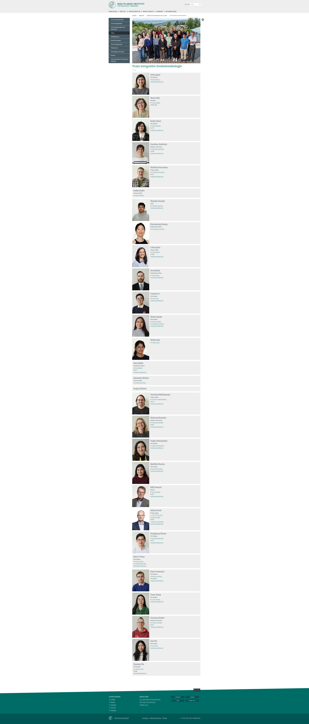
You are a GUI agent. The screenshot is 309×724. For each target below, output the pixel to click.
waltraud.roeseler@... (158, 422)
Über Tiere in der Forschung (147, 702)
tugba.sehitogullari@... (158, 445)
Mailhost (192, 697)
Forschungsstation (116, 44)
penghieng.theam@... (158, 538)
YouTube (113, 707)
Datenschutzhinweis (155, 718)
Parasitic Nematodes (158, 522)
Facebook (113, 705)
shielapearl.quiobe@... (158, 324)
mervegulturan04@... (141, 563)
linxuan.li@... (155, 298)
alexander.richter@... (141, 383)
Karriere (159, 11)
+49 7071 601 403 (157, 515)
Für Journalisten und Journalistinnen (150, 699)
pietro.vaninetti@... (157, 576)
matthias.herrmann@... (158, 172)
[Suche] (200, 4)
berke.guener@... (156, 126)
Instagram (113, 710)
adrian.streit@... (156, 517)
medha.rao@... (156, 342)
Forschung (113, 11)
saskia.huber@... (139, 195)
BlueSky (113, 702)
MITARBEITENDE (171, 11)
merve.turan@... (139, 561)
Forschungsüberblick (117, 19)
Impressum (145, 718)
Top (198, 690)
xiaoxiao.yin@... (139, 669)
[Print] (203, 19)
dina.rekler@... (139, 368)
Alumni (113, 55)
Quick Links (144, 697)
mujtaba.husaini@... (157, 206)
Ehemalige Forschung (117, 52)
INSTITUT (123, 11)
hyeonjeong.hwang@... (158, 229)
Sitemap (164, 718)
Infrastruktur (134, 11)
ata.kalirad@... (156, 275)
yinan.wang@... (156, 599)
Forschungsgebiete (116, 23)
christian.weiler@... (157, 622)
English (187, 4)
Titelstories (114, 48)
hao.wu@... (155, 646)
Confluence (178, 697)
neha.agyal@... (156, 79)
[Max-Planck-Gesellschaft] (112, 718)
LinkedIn (113, 699)
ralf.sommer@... (156, 492)
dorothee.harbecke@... (158, 149)
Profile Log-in (192, 700)
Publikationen (115, 37)
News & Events (148, 11)
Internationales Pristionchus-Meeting (120, 60)
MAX (178, 700)
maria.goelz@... (156, 103)
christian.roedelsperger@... (159, 399)
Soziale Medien (114, 697)
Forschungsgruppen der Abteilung (118, 28)
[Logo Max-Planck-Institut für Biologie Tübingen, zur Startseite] (139, 4)
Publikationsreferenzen (156, 82)
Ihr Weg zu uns (144, 705)
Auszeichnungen (116, 40)
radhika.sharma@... (157, 469)
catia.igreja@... (156, 252)
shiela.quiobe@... (157, 321)
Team (112, 33)
